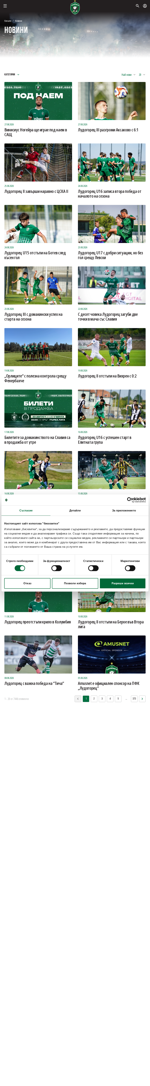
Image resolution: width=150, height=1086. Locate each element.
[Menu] (5, 6)
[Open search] (137, 6)
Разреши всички (123, 583)
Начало (7, 21)
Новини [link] (18, 21)
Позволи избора (75, 583)
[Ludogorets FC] (75, 7)
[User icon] (145, 6)
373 (134, 698)
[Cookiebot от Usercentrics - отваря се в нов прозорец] (130, 500)
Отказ (27, 583)
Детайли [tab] (75, 510)
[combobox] (129, 74)
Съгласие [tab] (26, 510)
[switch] (56, 568)
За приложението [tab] (124, 510)
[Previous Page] (142, 699)
